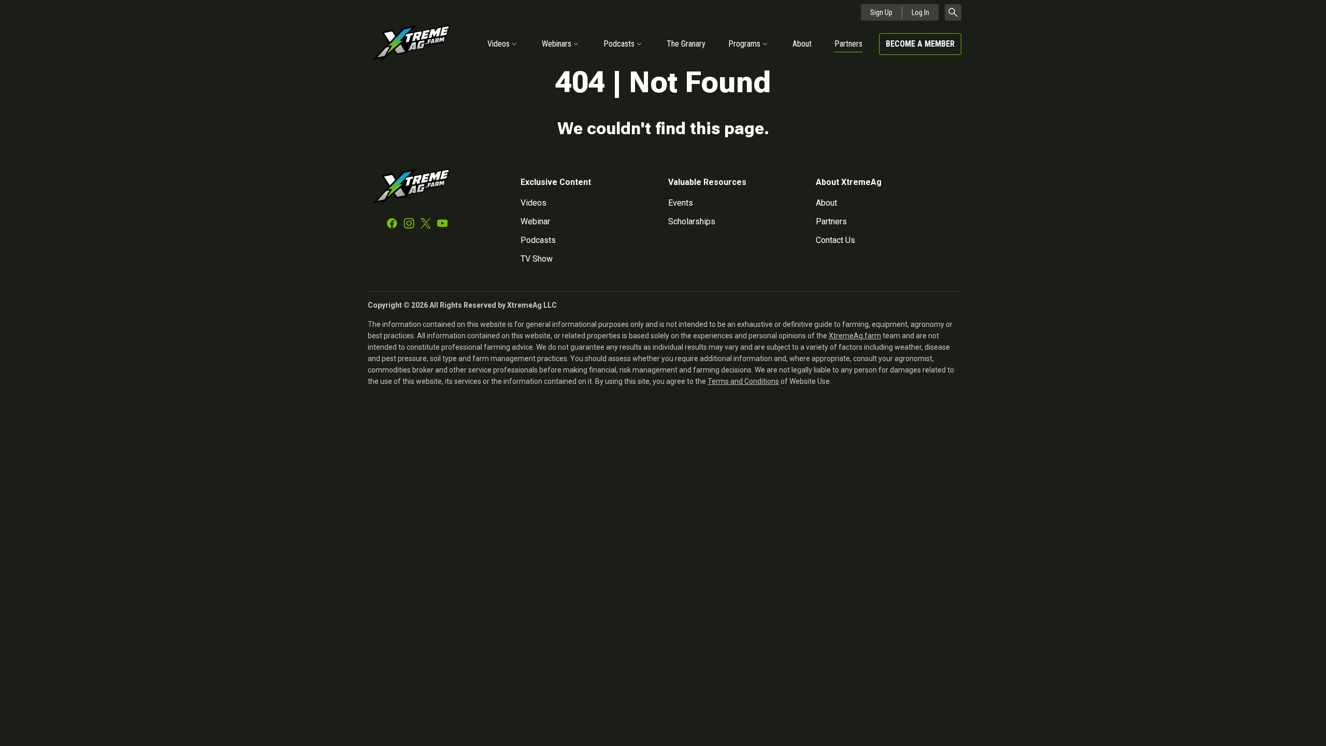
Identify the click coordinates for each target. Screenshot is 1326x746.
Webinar (535, 221)
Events (680, 203)
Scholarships (691, 221)
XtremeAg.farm (855, 336)
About (802, 44)
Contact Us (835, 240)
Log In (920, 12)
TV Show (537, 259)
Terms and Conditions (743, 381)
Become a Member (920, 44)
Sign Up (881, 12)
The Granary (686, 44)
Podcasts (619, 44)
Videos (498, 44)
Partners (848, 44)
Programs (744, 44)
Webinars (556, 44)
